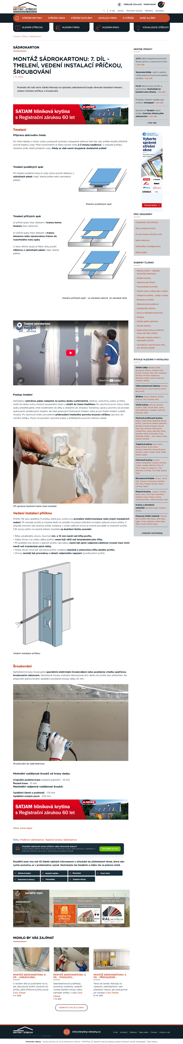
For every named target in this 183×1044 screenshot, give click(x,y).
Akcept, (158, 478)
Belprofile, (147, 463)
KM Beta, (146, 375)
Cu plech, (155, 463)
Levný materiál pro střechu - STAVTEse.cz (75, 1042)
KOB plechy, (157, 428)
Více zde (152, 123)
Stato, (164, 436)
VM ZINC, (148, 470)
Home (17, 37)
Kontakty (159, 11)
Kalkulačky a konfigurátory (148, 246)
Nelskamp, (140, 378)
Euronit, (139, 373)
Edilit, (145, 407)
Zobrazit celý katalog (152, 533)
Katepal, (147, 484)
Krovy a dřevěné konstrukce (150, 313)
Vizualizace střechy (156, 27)
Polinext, (152, 497)
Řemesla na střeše (145, 300)
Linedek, (145, 465)
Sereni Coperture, (157, 378)
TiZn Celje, (156, 470)
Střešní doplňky (81, 18)
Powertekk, (153, 434)
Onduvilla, (139, 413)
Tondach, (139, 380)
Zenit (146, 413)
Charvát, (143, 481)
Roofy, (158, 497)
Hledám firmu (71, 27)
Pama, (145, 497)
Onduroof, (161, 410)
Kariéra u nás (164, 1032)
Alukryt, (139, 421)
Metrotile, (156, 431)
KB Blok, (139, 375)
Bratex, (138, 423)
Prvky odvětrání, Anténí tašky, (153, 521)
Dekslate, (153, 397)
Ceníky (120, 11)
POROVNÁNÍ (150, 4)
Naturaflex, (160, 494)
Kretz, (143, 494)
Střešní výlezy (152, 524)
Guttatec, (161, 481)
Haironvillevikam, (142, 410)
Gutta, (161, 407)
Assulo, (146, 397)
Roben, (147, 378)
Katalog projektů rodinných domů (120, 1042)
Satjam (144, 455)
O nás (112, 11)
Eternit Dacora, (142, 389)
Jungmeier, (162, 373)
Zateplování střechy (146, 308)
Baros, (164, 478)
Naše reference (143, 240)
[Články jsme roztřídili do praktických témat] (68, 881)
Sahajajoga (140, 1042)
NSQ (157, 399)
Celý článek (19, 993)
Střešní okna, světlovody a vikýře (152, 291)
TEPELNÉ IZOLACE (133, 4)
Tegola (145, 486)
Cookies (154, 1032)
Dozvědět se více (110, 849)
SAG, (153, 436)
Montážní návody (134, 11)
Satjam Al (144, 468)
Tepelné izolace (100, 1042)
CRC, (138, 481)
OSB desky (151, 519)
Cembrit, (164, 386)
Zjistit (20, 922)
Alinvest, (152, 405)
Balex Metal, (147, 421)
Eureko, (163, 492)
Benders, (152, 367)
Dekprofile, (147, 449)
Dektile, (155, 423)
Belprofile (156, 421)
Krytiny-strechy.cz (50, 1042)
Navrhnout (23, 902)
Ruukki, (147, 436)
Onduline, (153, 410)
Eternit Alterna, (154, 389)
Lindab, (152, 452)
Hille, (137, 428)
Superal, (139, 439)
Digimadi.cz (47, 1036)
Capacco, (156, 492)
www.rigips (26, 828)
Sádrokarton (35, 37)
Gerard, (161, 426)
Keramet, (148, 428)
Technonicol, (152, 481)
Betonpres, (140, 370)
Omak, (163, 431)
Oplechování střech (146, 282)
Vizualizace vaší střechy (147, 222)
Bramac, (148, 370)
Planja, (146, 434)
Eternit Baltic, (153, 407)
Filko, (152, 373)
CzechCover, (147, 423)
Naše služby (148, 18)
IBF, (156, 373)
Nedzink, (152, 465)
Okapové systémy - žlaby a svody (152, 295)
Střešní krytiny (32, 18)
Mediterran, (155, 375)
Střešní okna (56, 18)
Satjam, (159, 436)
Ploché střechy (144, 326)
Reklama (149, 11)
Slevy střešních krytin (146, 228)
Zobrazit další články (71, 1008)
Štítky (24, 37)
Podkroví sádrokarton (32, 840)
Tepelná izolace (53, 840)
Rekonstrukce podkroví (148, 304)
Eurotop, (145, 373)
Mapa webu (143, 1032)
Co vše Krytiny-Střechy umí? (149, 234)
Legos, (149, 431)
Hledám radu (110, 27)
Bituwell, (159, 405)
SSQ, (145, 399)
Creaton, (155, 370)
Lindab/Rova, (141, 431)
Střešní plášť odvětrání (147, 321)
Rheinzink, (140, 436)
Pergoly (140, 317)
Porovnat (22, 912)
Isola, (142, 428)
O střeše (128, 18)
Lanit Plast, (150, 494)
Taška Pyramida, (156, 499)
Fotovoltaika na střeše (147, 287)
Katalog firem (107, 18)
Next (127, 915)
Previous (52, 915)
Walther (146, 380)
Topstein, (151, 399)
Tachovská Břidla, (143, 499)
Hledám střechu (32, 27)
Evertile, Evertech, (150, 426)
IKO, (137, 484)
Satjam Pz (153, 468)
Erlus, (161, 370)
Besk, (158, 367)
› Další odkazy (151, 1042)
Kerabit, (154, 484)
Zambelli (146, 439)
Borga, (164, 421)
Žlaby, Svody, (141, 524)
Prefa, (161, 434)
